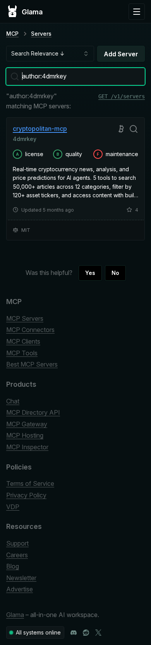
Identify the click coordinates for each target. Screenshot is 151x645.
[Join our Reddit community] (86, 632)
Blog (12, 566)
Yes (90, 272)
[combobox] (50, 53)
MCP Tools (22, 353)
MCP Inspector (27, 447)
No (115, 272)
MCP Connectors (30, 330)
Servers (41, 33)
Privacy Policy (26, 495)
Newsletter (21, 578)
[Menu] (137, 11)
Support (17, 543)
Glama (15, 615)
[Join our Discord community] (73, 632)
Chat (12, 401)
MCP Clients (23, 341)
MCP (12, 33)
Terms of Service (30, 483)
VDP (12, 507)
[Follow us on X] (98, 632)
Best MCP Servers (32, 364)
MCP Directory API (33, 412)
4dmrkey (24, 139)
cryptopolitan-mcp (40, 128)
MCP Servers (24, 318)
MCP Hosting (24, 435)
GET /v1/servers (121, 97)
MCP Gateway (26, 424)
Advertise (19, 589)
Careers (17, 555)
